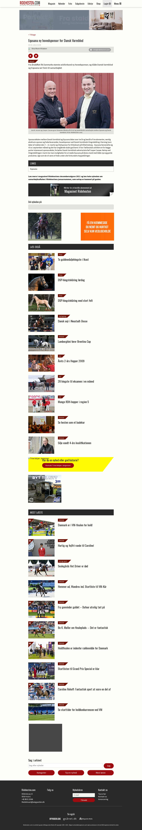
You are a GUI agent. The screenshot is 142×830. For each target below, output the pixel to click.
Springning (62, 316)
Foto (70, 3)
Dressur (61, 337)
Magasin (51, 3)
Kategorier (41, 772)
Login (106, 3)
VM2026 (61, 520)
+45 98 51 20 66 (27, 799)
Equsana (33, 169)
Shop (98, 3)
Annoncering (103, 799)
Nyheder (61, 3)
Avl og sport (63, 561)
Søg (108, 765)
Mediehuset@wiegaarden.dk (33, 802)
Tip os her (102, 794)
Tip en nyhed (71, 772)
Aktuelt (31, 61)
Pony (60, 255)
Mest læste (101, 772)
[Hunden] (55, 818)
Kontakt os (102, 796)
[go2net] (70, 818)
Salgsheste (79, 3)
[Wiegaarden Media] (85, 818)
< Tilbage (32, 35)
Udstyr (90, 3)
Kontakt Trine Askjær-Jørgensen (58, 465)
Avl (60, 356)
